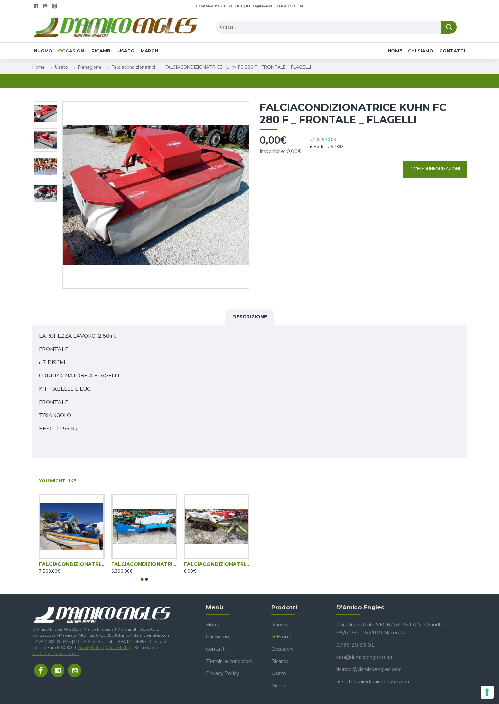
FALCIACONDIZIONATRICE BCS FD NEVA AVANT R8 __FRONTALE (72, 564)
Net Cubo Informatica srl (55, 653)
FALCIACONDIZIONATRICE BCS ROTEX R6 (144, 564)
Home (38, 67)
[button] (142, 579)
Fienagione (89, 67)
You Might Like (57, 480)
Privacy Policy (91, 647)
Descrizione (249, 317)
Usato (61, 67)
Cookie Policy (118, 647)
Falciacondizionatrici (133, 67)
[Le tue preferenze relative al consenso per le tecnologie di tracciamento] (487, 692)
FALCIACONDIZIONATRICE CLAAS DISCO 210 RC (217, 564)
